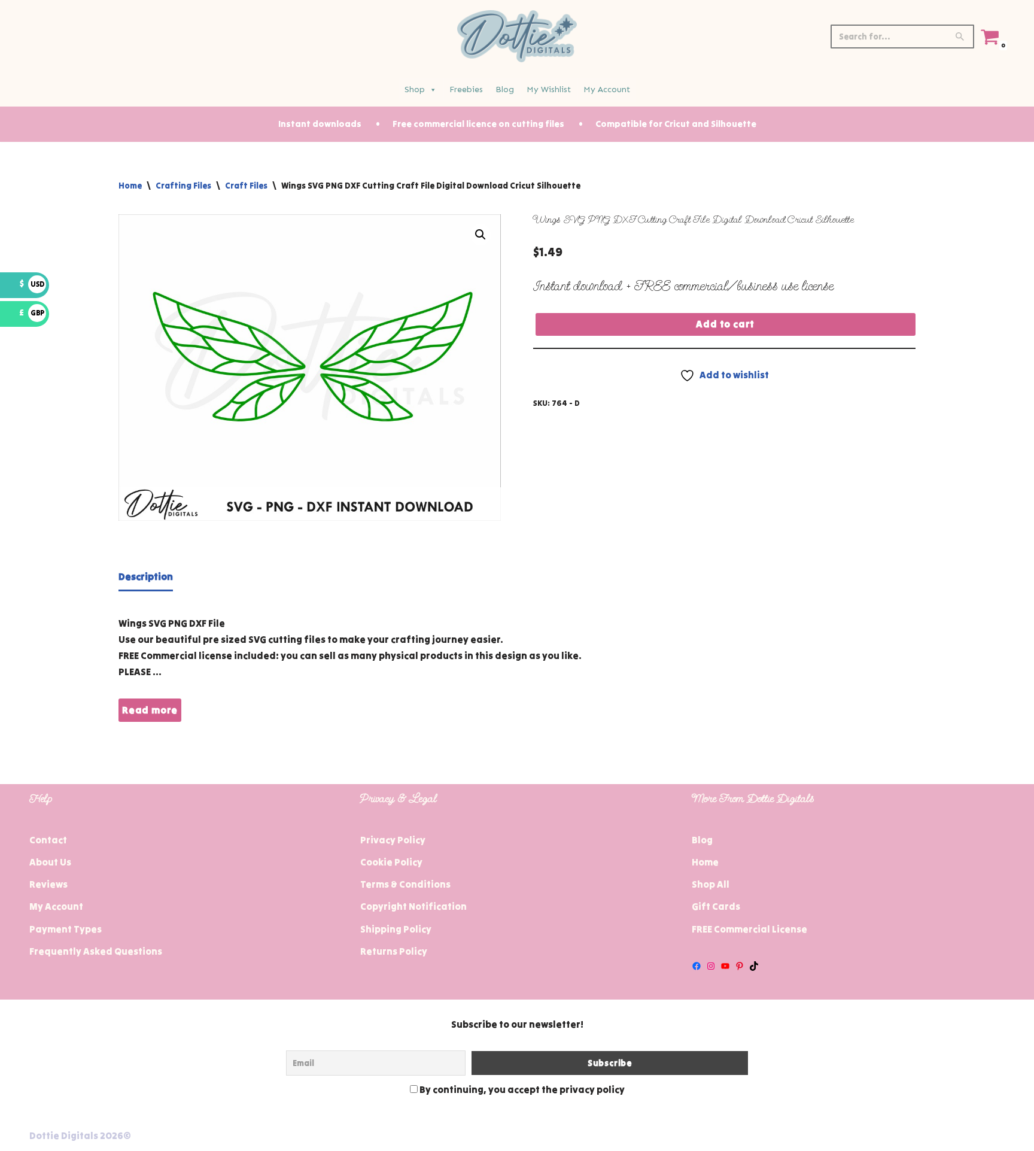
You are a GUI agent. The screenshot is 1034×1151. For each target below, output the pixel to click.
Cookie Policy (391, 862)
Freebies (466, 89)
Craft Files (246, 185)
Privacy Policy (392, 840)
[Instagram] (711, 966)
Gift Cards (716, 906)
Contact (48, 840)
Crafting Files (183, 185)
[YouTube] (725, 966)
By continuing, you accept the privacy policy (521, 1089)
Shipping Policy (395, 929)
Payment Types (65, 929)
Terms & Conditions (405, 884)
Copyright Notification (413, 906)
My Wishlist (549, 89)
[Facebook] (696, 966)
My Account (606, 89)
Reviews (48, 884)
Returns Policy (393, 951)
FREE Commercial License (749, 929)
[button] (480, 234)
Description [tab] (145, 576)
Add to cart (725, 324)
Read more (150, 710)
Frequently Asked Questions (95, 951)
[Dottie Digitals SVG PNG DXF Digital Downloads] (517, 36)
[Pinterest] (739, 966)
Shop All (710, 884)
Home (130, 185)
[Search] (960, 36)
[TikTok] (754, 966)
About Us (50, 862)
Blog (504, 89)
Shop (415, 89)
